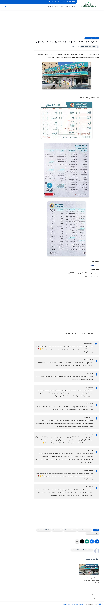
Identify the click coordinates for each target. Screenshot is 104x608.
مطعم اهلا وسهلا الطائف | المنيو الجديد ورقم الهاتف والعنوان (90, 580)
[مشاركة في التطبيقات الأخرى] (77, 541)
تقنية (47, 6)
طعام (56, 6)
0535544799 (92, 265)
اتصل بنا (57, 1)
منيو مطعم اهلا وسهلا (92, 533)
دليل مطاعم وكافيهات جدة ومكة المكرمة (74, 604)
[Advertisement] (52, 24)
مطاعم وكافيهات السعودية (88, 46)
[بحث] (6, 6)
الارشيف (51, 1)
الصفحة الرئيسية (71, 1)
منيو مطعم (94, 597)
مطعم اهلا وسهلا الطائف (44, 529)
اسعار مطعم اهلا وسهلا (92, 38)
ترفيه (51, 6)
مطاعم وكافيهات (70, 6)
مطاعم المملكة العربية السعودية (88, 595)
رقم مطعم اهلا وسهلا (70, 529)
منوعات (61, 6)
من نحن (63, 1)
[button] (92, 541)
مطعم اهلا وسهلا (57, 529)
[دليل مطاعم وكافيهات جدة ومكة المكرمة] (88, 4)
